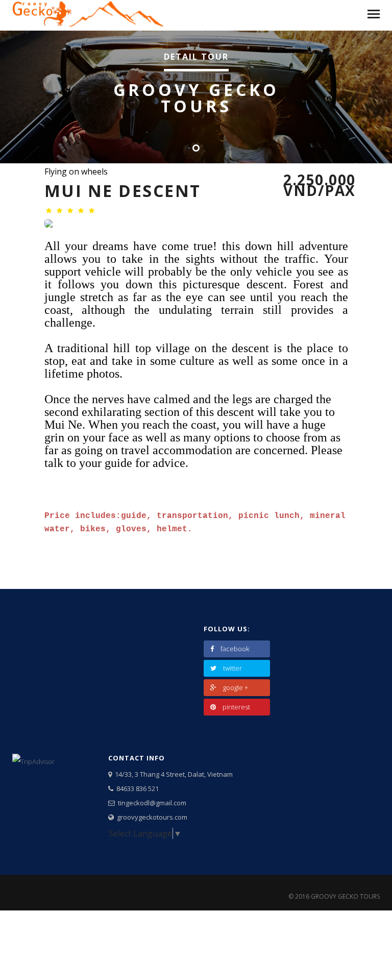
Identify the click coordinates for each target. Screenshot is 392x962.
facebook (234, 648)
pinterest (236, 706)
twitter (232, 668)
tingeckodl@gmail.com (150, 802)
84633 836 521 (136, 788)
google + (235, 687)
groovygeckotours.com (150, 817)
